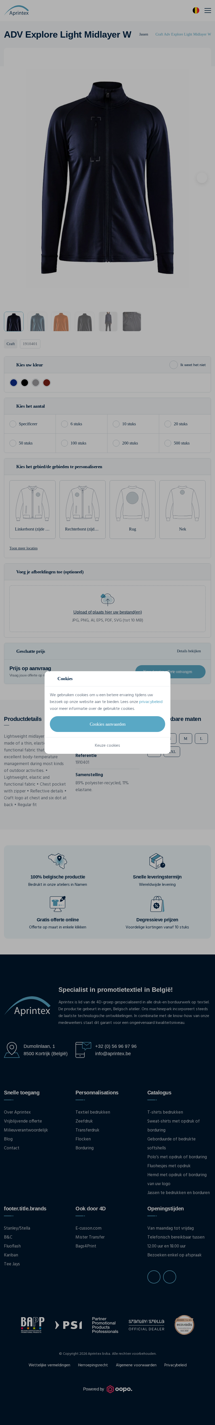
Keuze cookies (107, 745)
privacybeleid (151, 702)
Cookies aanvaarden (108, 724)
